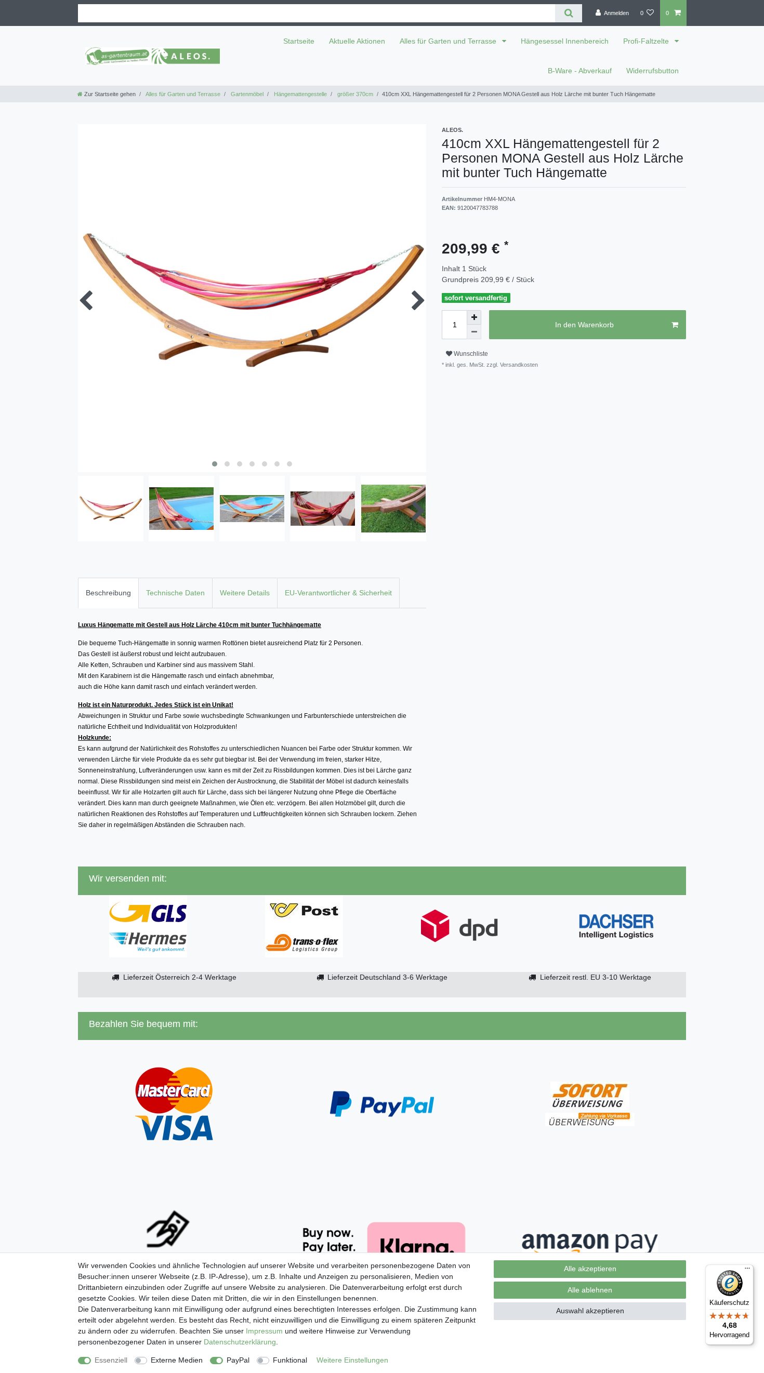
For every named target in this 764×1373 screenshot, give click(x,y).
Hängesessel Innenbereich (565, 41)
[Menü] (747, 1270)
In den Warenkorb (584, 325)
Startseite (298, 41)
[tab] (108, 593)
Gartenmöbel (246, 94)
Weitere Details (245, 593)
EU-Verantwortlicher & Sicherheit (338, 593)
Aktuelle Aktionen (357, 41)
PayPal (238, 1360)
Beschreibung (108, 593)
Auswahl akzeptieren (590, 1311)
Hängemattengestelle (299, 94)
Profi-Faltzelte (647, 41)
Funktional (290, 1360)
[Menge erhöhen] (474, 317)
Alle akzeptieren (590, 1268)
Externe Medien (177, 1360)
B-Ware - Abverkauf (580, 70)
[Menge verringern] (474, 332)
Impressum (264, 1331)
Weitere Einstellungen (352, 1360)
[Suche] (568, 13)
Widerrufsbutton (652, 70)
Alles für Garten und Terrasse (449, 41)
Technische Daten (175, 593)
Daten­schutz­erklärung (240, 1342)
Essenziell (111, 1360)
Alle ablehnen (590, 1290)
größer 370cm (354, 94)
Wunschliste (470, 353)
